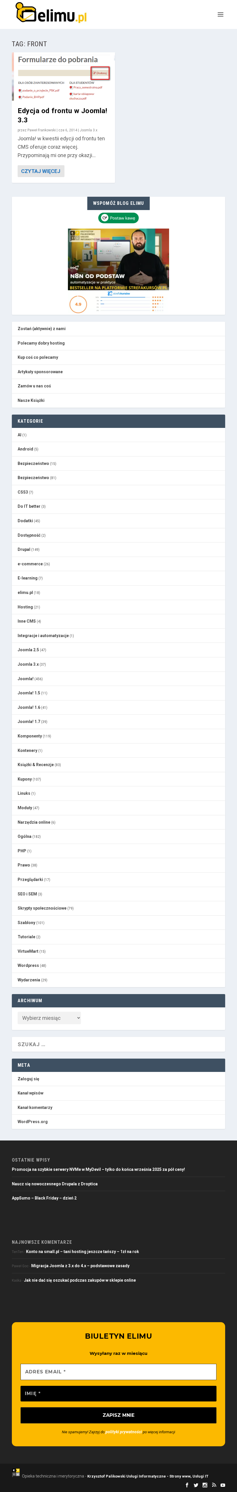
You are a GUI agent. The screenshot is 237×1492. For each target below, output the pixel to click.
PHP (22, 851)
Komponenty (30, 736)
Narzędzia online (34, 822)
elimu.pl (25, 592)
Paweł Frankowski (41, 130)
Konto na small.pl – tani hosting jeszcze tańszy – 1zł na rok (82, 1251)
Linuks (24, 793)
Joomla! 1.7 (29, 721)
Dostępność (29, 535)
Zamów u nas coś (34, 386)
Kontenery (27, 750)
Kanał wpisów (30, 1093)
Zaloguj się (28, 1079)
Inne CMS (27, 621)
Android (25, 449)
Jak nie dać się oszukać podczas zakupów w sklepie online (80, 1280)
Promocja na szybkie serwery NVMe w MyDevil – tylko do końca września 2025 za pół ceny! (98, 1169)
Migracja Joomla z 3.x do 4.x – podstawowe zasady (80, 1265)
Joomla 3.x (88, 130)
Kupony (25, 779)
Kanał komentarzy (35, 1107)
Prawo (24, 865)
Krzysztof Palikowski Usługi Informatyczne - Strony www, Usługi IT (147, 1476)
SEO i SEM (27, 894)
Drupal (24, 549)
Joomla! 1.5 (29, 693)
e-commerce (30, 564)
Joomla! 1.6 (29, 707)
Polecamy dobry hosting (41, 343)
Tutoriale (26, 936)
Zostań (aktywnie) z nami (42, 328)
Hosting (25, 607)
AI (19, 435)
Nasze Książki (31, 400)
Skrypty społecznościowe (42, 908)
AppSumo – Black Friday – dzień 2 (44, 1198)
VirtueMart (28, 951)
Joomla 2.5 (28, 649)
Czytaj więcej (40, 171)
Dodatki (25, 520)
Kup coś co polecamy (38, 357)
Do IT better (29, 506)
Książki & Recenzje (36, 764)
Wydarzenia (29, 980)
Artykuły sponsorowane (40, 371)
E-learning (28, 578)
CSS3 (23, 492)
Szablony (26, 922)
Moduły (25, 807)
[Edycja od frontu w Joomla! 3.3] (63, 76)
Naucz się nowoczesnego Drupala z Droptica (55, 1184)
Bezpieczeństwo (33, 463)
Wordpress (28, 965)
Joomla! (26, 678)
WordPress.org (33, 1121)
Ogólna (25, 836)
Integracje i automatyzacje (43, 635)
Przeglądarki (30, 879)
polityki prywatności (123, 1432)
